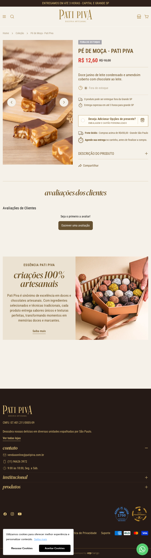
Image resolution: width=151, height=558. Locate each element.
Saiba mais (39, 331)
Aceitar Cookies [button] (55, 548)
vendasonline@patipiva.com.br (26, 455)
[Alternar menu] (4, 16)
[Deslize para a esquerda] (11, 102)
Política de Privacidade (83, 533)
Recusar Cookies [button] (22, 548)
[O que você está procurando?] (12, 16)
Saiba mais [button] (40, 539)
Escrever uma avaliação (76, 225)
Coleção (20, 33)
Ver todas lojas (12, 438)
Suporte (105, 533)
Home (6, 33)
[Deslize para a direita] (63, 102)
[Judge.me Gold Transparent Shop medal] (139, 514)
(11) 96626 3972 (17, 461)
